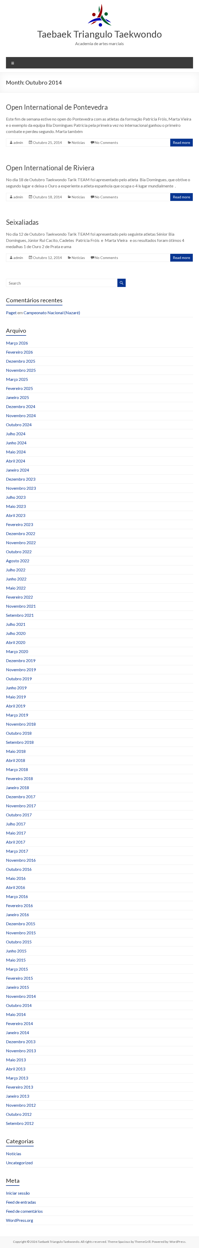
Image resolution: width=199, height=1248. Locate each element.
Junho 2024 (16, 442)
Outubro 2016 (19, 869)
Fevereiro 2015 (19, 978)
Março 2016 (17, 896)
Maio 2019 (16, 696)
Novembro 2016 (21, 860)
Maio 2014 (16, 1014)
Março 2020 (17, 651)
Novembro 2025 (21, 370)
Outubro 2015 (19, 941)
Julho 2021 (15, 624)
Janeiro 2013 (17, 1095)
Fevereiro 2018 (19, 778)
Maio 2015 (16, 959)
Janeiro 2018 (17, 787)
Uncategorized (19, 1162)
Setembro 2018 (20, 742)
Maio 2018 (16, 751)
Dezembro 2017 (20, 796)
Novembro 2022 (21, 542)
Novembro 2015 (21, 932)
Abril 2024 (15, 460)
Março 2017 (17, 851)
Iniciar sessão (18, 1192)
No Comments (106, 142)
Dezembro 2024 (20, 406)
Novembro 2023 (21, 488)
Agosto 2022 (17, 560)
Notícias (78, 142)
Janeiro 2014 (17, 1032)
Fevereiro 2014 (19, 1023)
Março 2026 (17, 342)
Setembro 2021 (20, 615)
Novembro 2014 (21, 996)
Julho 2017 (15, 823)
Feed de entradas (21, 1202)
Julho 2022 (15, 569)
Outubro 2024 (19, 424)
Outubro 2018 (19, 733)
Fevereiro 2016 (19, 905)
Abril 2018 (15, 760)
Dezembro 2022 (20, 533)
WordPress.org (19, 1220)
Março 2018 (17, 769)
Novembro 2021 (21, 606)
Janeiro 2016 (17, 914)
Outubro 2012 (19, 1114)
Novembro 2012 (21, 1105)
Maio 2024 (16, 451)
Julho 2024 (15, 433)
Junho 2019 (16, 687)
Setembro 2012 (20, 1123)
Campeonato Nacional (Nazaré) (52, 312)
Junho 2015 (16, 950)
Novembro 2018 (21, 723)
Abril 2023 (15, 515)
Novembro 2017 (21, 805)
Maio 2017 (16, 832)
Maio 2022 (16, 587)
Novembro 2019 (21, 669)
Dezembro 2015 (20, 923)
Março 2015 (17, 968)
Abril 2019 (15, 705)
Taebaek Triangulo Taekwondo (99, 34)
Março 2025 (17, 379)
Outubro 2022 (19, 551)
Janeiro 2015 (17, 987)
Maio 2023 (16, 506)
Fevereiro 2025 (19, 388)
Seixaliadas (22, 222)
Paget (11, 312)
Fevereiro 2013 (19, 1086)
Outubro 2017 (19, 814)
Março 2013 (17, 1077)
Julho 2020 (15, 633)
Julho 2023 (15, 497)
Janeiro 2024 (17, 469)
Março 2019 (17, 714)
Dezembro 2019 (20, 660)
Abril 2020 (15, 642)
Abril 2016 (15, 887)
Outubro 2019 (19, 678)
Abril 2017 (15, 841)
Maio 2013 (16, 1059)
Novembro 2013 (21, 1050)
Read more (181, 142)
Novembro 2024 (21, 415)
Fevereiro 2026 (19, 351)
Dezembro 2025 (20, 361)
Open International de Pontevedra (57, 107)
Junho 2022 (16, 578)
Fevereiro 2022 (19, 596)
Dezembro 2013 (20, 1041)
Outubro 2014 (19, 1005)
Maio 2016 (16, 878)
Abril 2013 (15, 1068)
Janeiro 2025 (17, 397)
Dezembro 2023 (20, 478)
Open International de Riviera (50, 168)
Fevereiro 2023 (19, 524)
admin (18, 142)
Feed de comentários (24, 1211)
